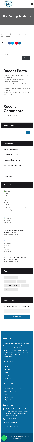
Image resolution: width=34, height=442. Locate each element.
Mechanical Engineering (12, 165)
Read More (9, 356)
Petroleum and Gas (10, 171)
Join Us (6, 375)
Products (7, 372)
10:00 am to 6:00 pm (12, 426)
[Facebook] (9, 43)
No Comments (7, 36)
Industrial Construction (12, 160)
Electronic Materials (11, 154)
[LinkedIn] (19, 43)
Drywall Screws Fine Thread (12, 388)
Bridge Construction (11, 149)
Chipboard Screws (9, 400)
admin (6, 34)
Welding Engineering (11, 289)
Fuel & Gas (22, 281)
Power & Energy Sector (12, 285)
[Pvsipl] (8, 4)
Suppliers (25, 285)
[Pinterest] (16, 43)
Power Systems (9, 176)
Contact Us (7, 378)
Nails (5, 394)
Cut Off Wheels (8, 397)
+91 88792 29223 (11, 419)
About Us (7, 369)
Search (6, 54)
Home (6, 366)
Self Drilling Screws (10, 391)
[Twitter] (12, 43)
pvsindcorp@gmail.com (13, 422)
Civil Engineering (10, 281)
